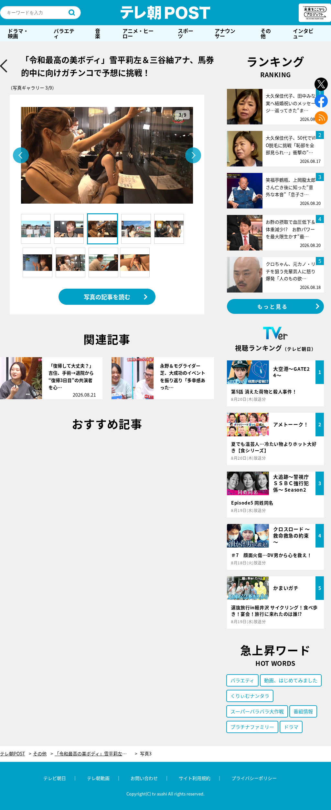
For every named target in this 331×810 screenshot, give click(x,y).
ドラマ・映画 (18, 33)
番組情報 (303, 711)
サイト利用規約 (194, 778)
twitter (321, 84)
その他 (266, 33)
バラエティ (64, 33)
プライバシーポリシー (254, 778)
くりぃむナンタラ (249, 695)
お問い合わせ (144, 778)
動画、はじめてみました (290, 680)
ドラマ (291, 726)
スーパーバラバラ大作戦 (257, 711)
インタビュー (303, 33)
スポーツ (185, 33)
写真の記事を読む (107, 297)
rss (321, 117)
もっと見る (272, 306)
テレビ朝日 (54, 778)
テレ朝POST (165, 12)
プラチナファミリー (252, 726)
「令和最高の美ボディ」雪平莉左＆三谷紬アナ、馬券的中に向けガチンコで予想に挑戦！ (96, 753)
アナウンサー (225, 33)
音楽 (97, 33)
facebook (321, 101)
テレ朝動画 (98, 778)
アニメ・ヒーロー (138, 33)
